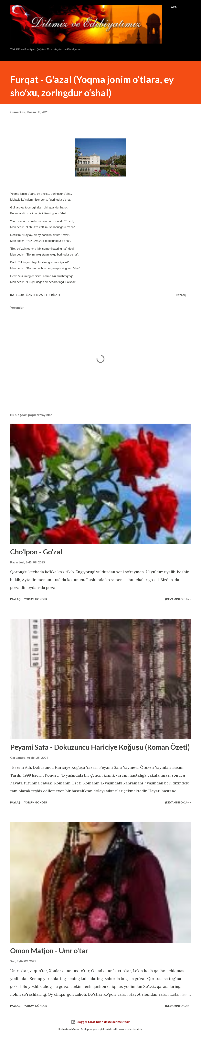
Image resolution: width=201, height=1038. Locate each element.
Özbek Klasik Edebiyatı (43, 295)
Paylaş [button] (181, 295)
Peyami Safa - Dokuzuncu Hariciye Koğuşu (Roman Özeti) (100, 747)
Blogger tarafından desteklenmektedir (103, 1022)
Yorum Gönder (35, 599)
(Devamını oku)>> (178, 599)
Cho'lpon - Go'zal (36, 551)
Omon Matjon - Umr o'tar (49, 950)
